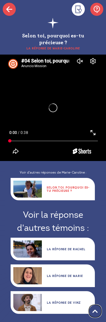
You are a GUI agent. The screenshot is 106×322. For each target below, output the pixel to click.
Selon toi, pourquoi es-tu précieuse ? (68, 189)
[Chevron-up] (95, 311)
